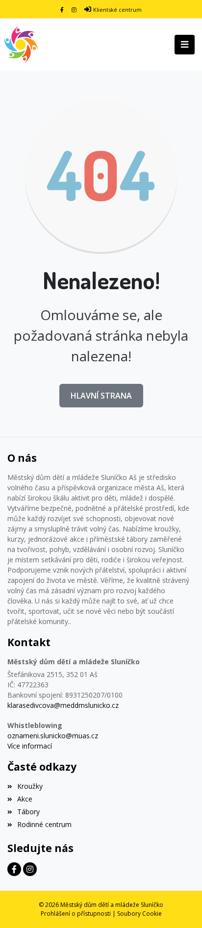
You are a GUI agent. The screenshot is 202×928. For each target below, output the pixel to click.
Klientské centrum (117, 9)
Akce (24, 798)
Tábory (28, 811)
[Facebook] (62, 9)
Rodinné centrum (44, 824)
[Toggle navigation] (185, 44)
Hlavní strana (101, 395)
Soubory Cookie (139, 913)
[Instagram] (74, 9)
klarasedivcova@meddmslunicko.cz (63, 705)
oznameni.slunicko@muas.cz (52, 735)
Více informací (29, 746)
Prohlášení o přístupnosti (76, 913)
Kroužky (30, 786)
